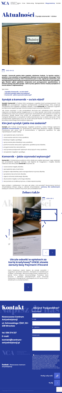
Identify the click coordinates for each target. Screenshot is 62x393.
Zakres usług (30, 3)
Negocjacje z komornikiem (28, 259)
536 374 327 (11, 325)
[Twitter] (9, 244)
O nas (23, 3)
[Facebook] (9, 239)
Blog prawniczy (50, 3)
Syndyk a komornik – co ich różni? (16, 92)
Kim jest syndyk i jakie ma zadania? (17, 93)
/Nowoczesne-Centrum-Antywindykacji (14, 359)
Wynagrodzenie (39, 3)
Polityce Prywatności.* (36, 362)
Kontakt (58, 3)
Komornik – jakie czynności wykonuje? (18, 95)
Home (19, 3)
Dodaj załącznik (47, 369)
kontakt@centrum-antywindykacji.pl (12, 334)
